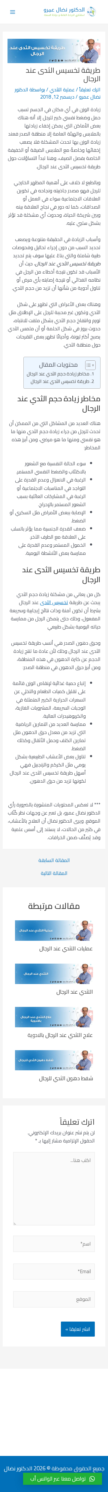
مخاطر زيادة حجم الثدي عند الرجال (58, 374)
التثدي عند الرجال (74, 991)
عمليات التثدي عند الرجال (66, 948)
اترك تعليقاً (89, 89)
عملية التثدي (62, 89)
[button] (62, 1479)
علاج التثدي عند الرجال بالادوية (60, 1035)
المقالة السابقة (54, 860)
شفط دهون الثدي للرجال (66, 1078)
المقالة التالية (54, 873)
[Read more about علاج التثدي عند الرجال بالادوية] (54, 1016)
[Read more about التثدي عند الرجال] (54, 973)
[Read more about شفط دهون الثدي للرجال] (54, 1059)
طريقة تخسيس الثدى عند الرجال (60, 381)
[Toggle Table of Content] (87, 365)
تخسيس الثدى (54, 602)
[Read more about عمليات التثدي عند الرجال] (54, 929)
